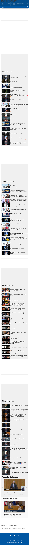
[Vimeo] (18, 535)
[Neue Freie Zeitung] (26, 4)
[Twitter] (5, 4)
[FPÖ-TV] (20, 4)
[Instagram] (9, 4)
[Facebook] (2, 4)
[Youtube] (13, 4)
